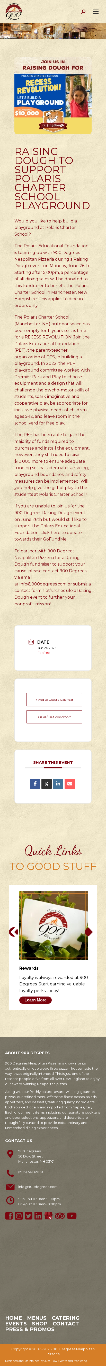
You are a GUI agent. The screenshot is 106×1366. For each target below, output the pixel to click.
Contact (66, 1323)
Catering (66, 1318)
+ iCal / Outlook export (54, 717)
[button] (13, 932)
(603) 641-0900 (30, 1172)
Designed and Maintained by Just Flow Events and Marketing (46, 1361)
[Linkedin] (58, 784)
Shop (40, 1323)
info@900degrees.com (43, 584)
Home (13, 1318)
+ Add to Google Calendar (54, 699)
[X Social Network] (46, 784)
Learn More (35, 1000)
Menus (37, 1318)
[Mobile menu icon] (96, 11)
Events (16, 1323)
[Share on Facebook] (35, 784)
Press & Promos (30, 1329)
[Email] (70, 784)
